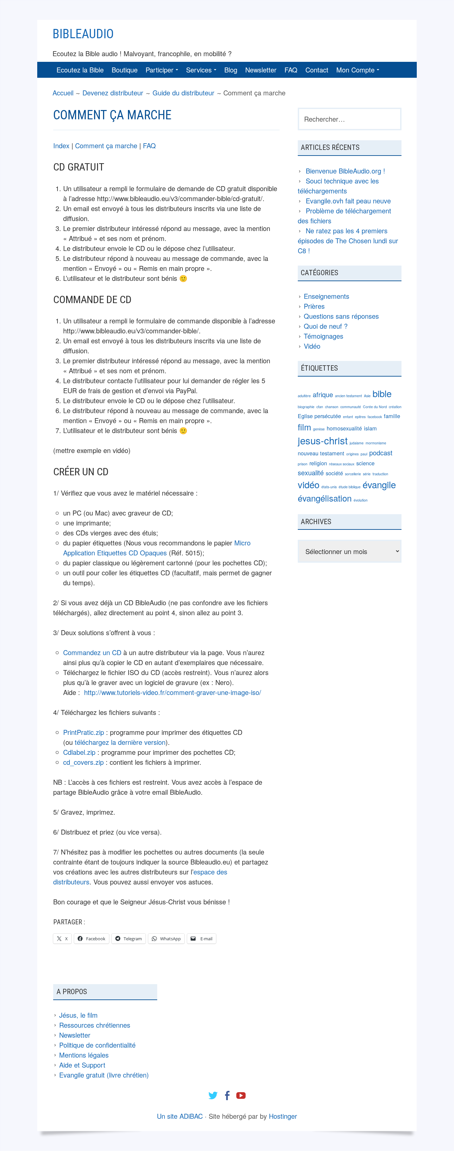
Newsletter (261, 69)
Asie (367, 395)
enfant (348, 416)
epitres (360, 416)
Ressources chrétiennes (94, 1025)
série (367, 473)
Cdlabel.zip (79, 752)
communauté (350, 406)
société (334, 473)
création (395, 406)
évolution (361, 500)
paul (364, 453)
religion (318, 463)
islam (370, 428)
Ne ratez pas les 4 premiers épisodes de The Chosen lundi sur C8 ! (348, 240)
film (304, 427)
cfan (319, 406)
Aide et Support (82, 1065)
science (365, 463)
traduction (380, 473)
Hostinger (283, 1116)
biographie (306, 406)
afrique (323, 394)
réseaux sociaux (341, 463)
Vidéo (312, 346)
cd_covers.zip (83, 762)
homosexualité (344, 428)
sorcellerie (353, 473)
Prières (314, 306)
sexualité (311, 472)
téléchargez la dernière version (120, 742)
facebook (375, 416)
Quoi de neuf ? (326, 326)
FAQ (290, 69)
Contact (316, 69)
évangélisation (325, 498)
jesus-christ (323, 440)
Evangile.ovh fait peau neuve (348, 200)
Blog (230, 69)
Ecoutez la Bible (80, 69)
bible (382, 393)
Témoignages (323, 336)
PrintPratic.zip (83, 732)
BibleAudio (83, 34)
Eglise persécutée (319, 416)
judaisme (357, 442)
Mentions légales (84, 1055)
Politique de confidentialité (97, 1045)
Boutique (125, 69)
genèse (319, 428)
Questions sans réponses (341, 316)
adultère (304, 395)
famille (392, 416)
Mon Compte (355, 69)
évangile (379, 484)
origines (352, 453)
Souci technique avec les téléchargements (338, 185)
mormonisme (376, 442)
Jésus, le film (78, 1015)
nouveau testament (321, 453)
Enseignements (326, 296)
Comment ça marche (106, 145)
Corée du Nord (375, 406)
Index (61, 145)
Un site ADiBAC (180, 1116)
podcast (381, 452)
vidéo (308, 484)
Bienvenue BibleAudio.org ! (345, 170)
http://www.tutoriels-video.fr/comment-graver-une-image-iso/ (172, 692)
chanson (331, 406)
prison (302, 463)
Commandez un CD (92, 652)
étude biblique (350, 486)
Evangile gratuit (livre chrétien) (104, 1075)
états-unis (329, 486)
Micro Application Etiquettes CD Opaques (157, 547)
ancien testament (348, 395)
